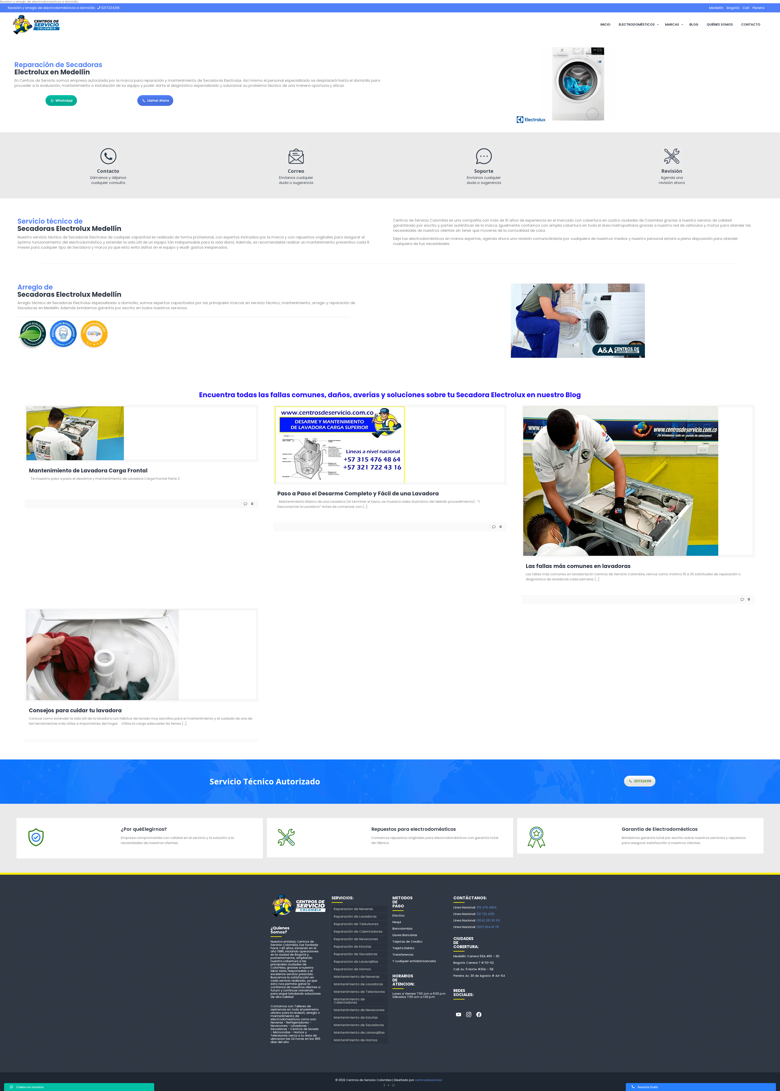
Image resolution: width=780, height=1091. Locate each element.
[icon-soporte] (483, 156)
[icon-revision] (671, 156)
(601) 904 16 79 (488, 927)
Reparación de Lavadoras (355, 916)
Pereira (758, 7)
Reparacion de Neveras (353, 909)
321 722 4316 (485, 914)
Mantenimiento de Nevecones (359, 1010)
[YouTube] (388, 1085)
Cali (746, 7)
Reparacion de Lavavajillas (356, 961)
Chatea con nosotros (30, 1087)
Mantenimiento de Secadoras (359, 1025)
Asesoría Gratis (648, 1087)
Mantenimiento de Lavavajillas (359, 1032)
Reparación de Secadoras (355, 954)
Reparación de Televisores (356, 924)
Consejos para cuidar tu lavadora (76, 710)
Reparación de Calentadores (358, 931)
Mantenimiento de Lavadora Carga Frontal (88, 470)
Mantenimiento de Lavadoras (358, 984)
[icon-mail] (296, 156)
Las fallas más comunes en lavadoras (578, 566)
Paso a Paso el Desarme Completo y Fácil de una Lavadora (358, 493)
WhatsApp (64, 100)
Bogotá (733, 7)
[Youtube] (458, 1015)
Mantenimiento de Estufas (356, 1017)
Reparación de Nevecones (356, 939)
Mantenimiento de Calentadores (349, 1001)
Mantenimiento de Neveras (356, 976)
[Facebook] (479, 1015)
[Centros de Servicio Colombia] (36, 24)
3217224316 (110, 7)
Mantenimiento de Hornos (355, 1040)
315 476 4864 (486, 907)
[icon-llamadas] (108, 156)
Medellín (716, 7)
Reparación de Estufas (352, 946)
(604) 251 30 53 (488, 920)
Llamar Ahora (158, 100)
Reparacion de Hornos (352, 969)
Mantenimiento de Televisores (359, 991)
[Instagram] (469, 1015)
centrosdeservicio (428, 1080)
